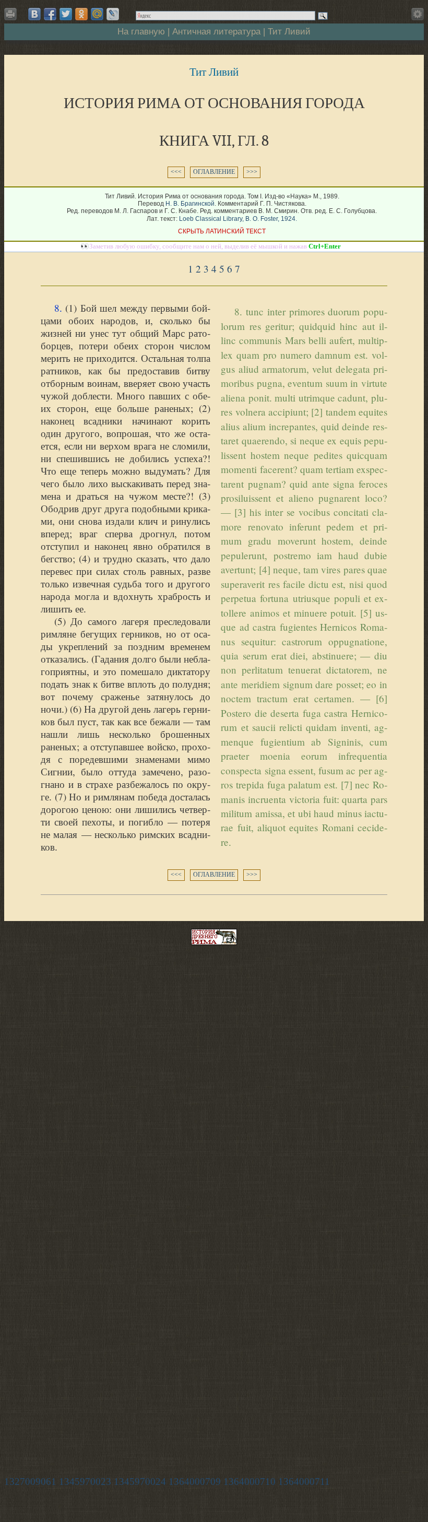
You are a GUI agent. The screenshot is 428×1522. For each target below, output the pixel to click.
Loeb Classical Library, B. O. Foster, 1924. (238, 219)
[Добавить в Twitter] (66, 14)
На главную (141, 31)
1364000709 (195, 1481)
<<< (176, 172)
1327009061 (30, 1481)
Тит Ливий (289, 31)
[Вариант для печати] (12, 16)
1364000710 (249, 1481)
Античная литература (216, 31)
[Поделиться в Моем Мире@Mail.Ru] (97, 14)
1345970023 (85, 1481)
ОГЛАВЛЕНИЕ (214, 172)
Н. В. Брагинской (190, 203)
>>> (251, 172)
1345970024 (140, 1481)
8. (58, 307)
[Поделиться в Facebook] (50, 14)
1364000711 (304, 1481)
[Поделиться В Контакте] (34, 14)
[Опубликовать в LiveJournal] (112, 14)
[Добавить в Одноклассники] (81, 14)
